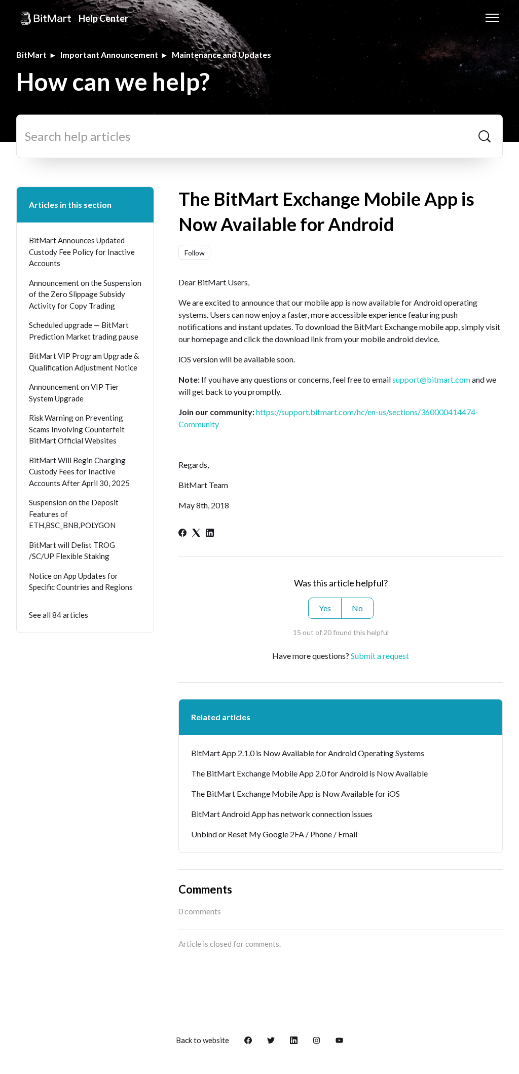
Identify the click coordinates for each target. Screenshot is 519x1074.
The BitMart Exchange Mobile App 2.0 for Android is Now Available (309, 773)
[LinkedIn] (210, 533)
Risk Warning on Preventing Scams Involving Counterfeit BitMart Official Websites (77, 429)
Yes (325, 608)
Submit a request (380, 655)
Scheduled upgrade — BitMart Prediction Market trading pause (83, 330)
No (357, 608)
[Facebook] (182, 533)
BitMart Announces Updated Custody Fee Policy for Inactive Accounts (82, 252)
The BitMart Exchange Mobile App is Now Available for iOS (295, 793)
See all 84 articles (58, 614)
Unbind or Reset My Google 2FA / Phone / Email (274, 834)
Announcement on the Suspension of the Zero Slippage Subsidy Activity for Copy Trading (85, 294)
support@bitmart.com (431, 379)
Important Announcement (109, 54)
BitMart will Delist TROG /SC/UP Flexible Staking (72, 550)
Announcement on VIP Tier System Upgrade (74, 392)
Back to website (202, 1040)
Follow (194, 252)
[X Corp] (196, 533)
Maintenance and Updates (221, 54)
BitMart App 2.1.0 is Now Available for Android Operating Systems (307, 753)
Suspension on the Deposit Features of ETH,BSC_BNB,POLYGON (74, 514)
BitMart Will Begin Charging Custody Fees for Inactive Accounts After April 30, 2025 (79, 472)
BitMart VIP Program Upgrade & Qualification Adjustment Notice (84, 361)
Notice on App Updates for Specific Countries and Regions (81, 581)
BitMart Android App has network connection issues (282, 814)
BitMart (31, 54)
